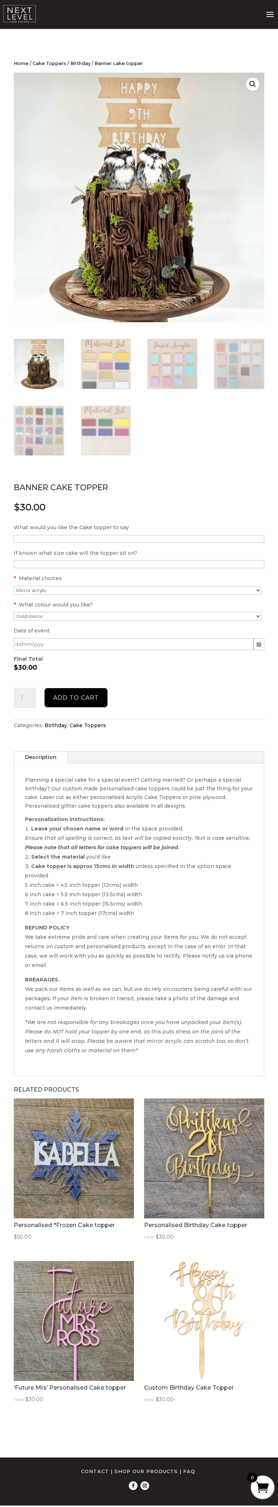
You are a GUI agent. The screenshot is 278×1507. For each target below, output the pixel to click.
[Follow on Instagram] (144, 1485)
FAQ (189, 1471)
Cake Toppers (49, 63)
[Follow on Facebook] (133, 1485)
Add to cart (76, 697)
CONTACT (95, 1471)
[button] (252, 84)
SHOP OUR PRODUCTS (146, 1471)
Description (40, 757)
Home (21, 63)
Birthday (80, 63)
